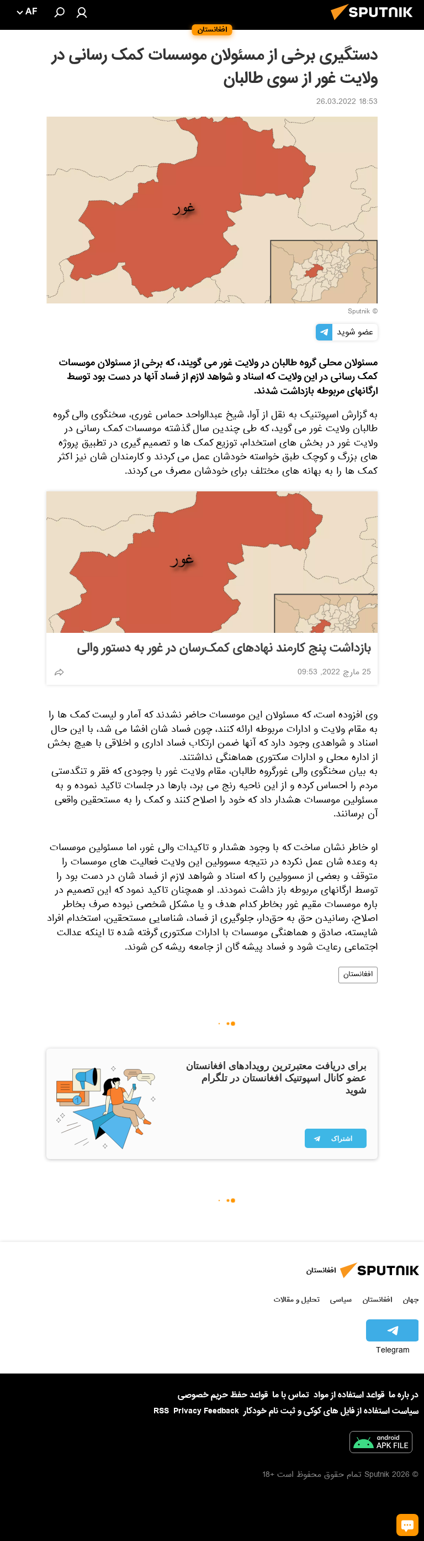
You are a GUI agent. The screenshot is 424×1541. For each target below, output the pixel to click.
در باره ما (403, 1395)
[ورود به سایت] (82, 12)
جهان (410, 1299)
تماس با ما (290, 1395)
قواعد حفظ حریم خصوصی (223, 1395)
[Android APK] (380, 1444)
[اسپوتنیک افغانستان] (374, 23)
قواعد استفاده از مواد (349, 1395)
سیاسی (341, 1299)
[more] (59, 672)
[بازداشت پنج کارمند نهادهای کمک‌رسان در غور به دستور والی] (212, 562)
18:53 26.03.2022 (347, 103)
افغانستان (358, 975)
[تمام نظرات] (407, 1525)
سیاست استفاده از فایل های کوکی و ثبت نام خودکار (330, 1411)
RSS (161, 1411)
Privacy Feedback (206, 1411)
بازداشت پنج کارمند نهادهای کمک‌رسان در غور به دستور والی (224, 648)
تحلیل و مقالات (297, 1299)
